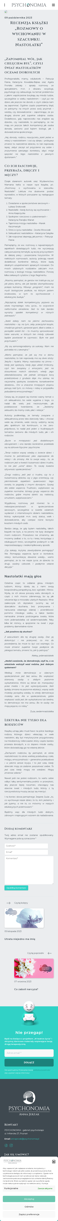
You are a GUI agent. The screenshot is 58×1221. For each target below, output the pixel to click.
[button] (53, 1161)
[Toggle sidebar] (4, 5)
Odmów (29, 1206)
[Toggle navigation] (53, 5)
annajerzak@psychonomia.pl (25, 1139)
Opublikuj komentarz (16, 888)
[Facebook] (6, 1145)
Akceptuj (29, 1199)
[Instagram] (11, 1145)
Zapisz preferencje (29, 1214)
